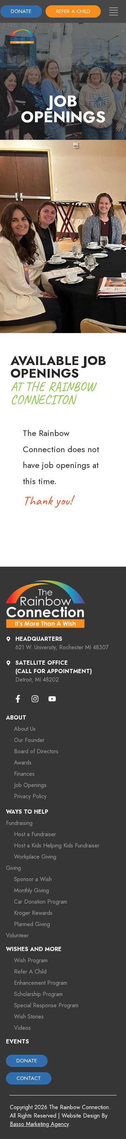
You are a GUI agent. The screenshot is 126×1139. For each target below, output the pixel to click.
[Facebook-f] (18, 699)
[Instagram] (35, 699)
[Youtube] (52, 699)
